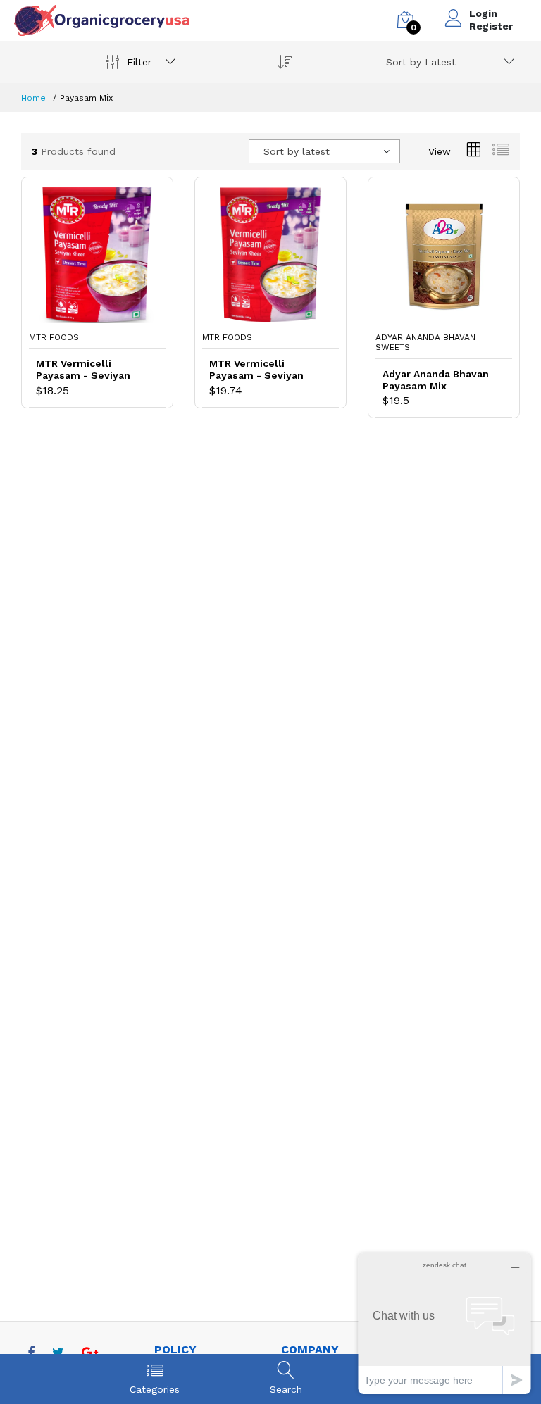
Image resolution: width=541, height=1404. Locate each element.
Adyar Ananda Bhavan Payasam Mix (436, 379)
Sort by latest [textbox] (296, 151)
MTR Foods (54, 337)
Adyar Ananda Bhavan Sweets (425, 342)
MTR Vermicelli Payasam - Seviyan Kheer (83, 370)
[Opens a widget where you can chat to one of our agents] (444, 1323)
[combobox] (447, 62)
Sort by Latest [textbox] (421, 62)
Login (483, 13)
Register (491, 26)
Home (33, 98)
